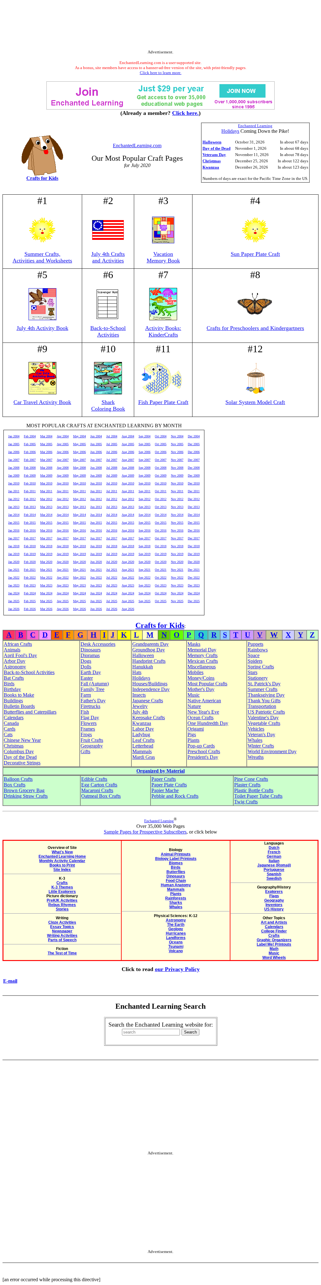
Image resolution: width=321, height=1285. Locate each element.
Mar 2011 (46, 491)
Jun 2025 (96, 601)
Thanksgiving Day (266, 695)
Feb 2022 (30, 577)
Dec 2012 (194, 499)
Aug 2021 (128, 569)
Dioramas (90, 655)
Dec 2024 (194, 593)
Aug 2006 (128, 452)
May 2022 (79, 577)
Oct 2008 (160, 467)
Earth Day (91, 672)
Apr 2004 (63, 436)
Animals (12, 649)
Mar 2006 (46, 452)
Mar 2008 (46, 467)
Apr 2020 (63, 562)
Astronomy (15, 666)
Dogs (86, 661)
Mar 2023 (46, 585)
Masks (193, 644)
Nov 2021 (177, 569)
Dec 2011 (194, 491)
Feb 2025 (30, 601)
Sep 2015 (144, 522)
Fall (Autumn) (95, 683)
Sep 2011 (144, 491)
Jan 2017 (13, 538)
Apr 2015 (63, 522)
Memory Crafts (202, 655)
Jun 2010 (96, 483)
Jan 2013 (13, 507)
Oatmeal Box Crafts (101, 796)
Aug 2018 (128, 546)
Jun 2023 (96, 585)
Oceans (176, 942)
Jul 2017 (111, 538)
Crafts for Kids (159, 625)
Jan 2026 (13, 609)
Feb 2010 (30, 483)
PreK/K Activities (62, 900)
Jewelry (140, 706)
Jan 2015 (13, 522)
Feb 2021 (30, 569)
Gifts (85, 751)
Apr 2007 (63, 460)
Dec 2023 (194, 585)
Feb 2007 (30, 460)
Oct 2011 (160, 491)
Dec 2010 (194, 483)
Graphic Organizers (274, 940)
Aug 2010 (128, 483)
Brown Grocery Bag (24, 790)
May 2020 (79, 562)
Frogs (86, 734)
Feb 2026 (30, 609)
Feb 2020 (30, 562)
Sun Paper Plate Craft (255, 254)
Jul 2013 (111, 507)
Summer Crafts (262, 689)
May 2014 (79, 514)
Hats (136, 672)
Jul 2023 (111, 585)
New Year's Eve (203, 712)
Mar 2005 (46, 444)
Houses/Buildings (149, 683)
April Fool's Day (20, 655)
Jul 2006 (111, 452)
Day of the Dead (216, 148)
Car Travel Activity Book (42, 402)
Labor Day (143, 729)
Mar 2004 (46, 436)
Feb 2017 (30, 538)
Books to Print (62, 865)
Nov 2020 (177, 562)
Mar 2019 (46, 554)
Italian (274, 861)
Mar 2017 (46, 538)
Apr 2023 (63, 585)
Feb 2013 (30, 507)
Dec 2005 (194, 444)
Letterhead (142, 745)
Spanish (274, 874)
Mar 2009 (46, 475)
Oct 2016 (160, 530)
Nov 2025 (177, 601)
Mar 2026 (46, 609)
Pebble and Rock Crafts (174, 796)
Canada (11, 723)
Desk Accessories (98, 644)
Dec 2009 (194, 475)
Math (274, 949)
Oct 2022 (160, 577)
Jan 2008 (13, 467)
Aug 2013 (128, 507)
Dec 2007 (194, 460)
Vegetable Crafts (264, 723)
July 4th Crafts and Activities (108, 257)
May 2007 (79, 460)
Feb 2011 (30, 491)
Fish (85, 712)
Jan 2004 (13, 436)
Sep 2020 (144, 562)
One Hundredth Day (207, 723)
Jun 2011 (96, 491)
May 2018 (79, 546)
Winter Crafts (261, 745)
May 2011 (79, 491)
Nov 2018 (177, 546)
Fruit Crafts (92, 740)
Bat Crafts (14, 678)
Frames (88, 729)
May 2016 (79, 530)
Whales (255, 740)
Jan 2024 (13, 593)
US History (274, 909)
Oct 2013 (160, 507)
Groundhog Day (148, 649)
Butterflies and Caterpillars (30, 712)
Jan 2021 (13, 569)
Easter (87, 678)
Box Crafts (14, 784)
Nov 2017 (177, 538)
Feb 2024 (30, 593)
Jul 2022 (111, 577)
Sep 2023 (144, 585)
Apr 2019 (63, 554)
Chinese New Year (22, 740)
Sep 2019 (144, 554)
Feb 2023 (30, 585)
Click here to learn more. (161, 72)
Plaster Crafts (247, 784)
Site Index (62, 869)
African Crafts (18, 644)
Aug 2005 (128, 444)
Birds (9, 683)
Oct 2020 (160, 562)
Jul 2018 (111, 546)
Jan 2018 (13, 546)
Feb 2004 (30, 436)
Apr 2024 (63, 593)
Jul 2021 (111, 569)
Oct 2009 (160, 475)
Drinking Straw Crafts (26, 796)
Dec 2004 (194, 436)
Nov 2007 (177, 460)
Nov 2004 (177, 436)
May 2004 (79, 436)
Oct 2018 (160, 546)
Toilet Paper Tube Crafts (258, 796)
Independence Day (151, 689)
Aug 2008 (128, 467)
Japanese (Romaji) (274, 865)
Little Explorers (62, 891)
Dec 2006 (194, 452)
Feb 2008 (30, 467)
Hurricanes (176, 933)
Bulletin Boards (19, 706)
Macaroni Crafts (97, 790)
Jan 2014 (13, 514)
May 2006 (79, 452)
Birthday (12, 689)
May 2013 (79, 507)
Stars (252, 672)
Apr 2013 (63, 507)
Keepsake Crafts (148, 717)
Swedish (274, 878)
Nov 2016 (177, 530)
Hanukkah (142, 666)
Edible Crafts (94, 779)
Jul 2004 (111, 436)
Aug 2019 (128, 554)
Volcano (176, 951)
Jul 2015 (111, 522)
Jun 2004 (96, 436)
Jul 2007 (111, 460)
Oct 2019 (160, 554)
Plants (193, 740)
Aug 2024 (128, 593)
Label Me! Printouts (274, 944)
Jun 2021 (96, 569)
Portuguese (274, 869)
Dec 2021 (194, 569)
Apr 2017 (63, 538)
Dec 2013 (194, 507)
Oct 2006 (160, 452)
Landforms (176, 938)
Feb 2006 (30, 452)
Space (254, 655)
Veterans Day (214, 154)
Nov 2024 (177, 593)
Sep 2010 (144, 483)
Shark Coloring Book (108, 405)
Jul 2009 (111, 475)
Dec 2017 (194, 538)
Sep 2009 (144, 475)
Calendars (14, 717)
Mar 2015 (46, 522)
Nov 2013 (177, 507)
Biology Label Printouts (176, 858)
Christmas (212, 161)
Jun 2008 (96, 467)
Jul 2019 (111, 554)
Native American (204, 700)
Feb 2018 (30, 546)
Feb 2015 (30, 522)
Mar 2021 (46, 569)
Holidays (230, 131)
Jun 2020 (96, 562)
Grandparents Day (150, 644)
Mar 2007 (46, 460)
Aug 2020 (128, 562)
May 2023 (79, 585)
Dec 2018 (194, 546)
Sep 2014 (144, 514)
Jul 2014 (111, 514)
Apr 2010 (63, 483)
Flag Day (90, 717)
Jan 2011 (13, 491)
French (274, 852)
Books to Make (19, 695)
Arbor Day (14, 661)
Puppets (255, 644)
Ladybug (141, 734)
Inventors (274, 905)
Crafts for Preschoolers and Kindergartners (255, 328)
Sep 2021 (144, 569)
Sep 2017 (144, 538)
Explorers (274, 891)
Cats (8, 734)
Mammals (142, 751)
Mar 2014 (46, 514)
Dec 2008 (194, 467)
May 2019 (79, 554)
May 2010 (79, 483)
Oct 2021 (160, 569)
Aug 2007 (128, 460)
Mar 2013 (46, 507)
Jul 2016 (111, 530)
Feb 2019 (30, 554)
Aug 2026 (128, 609)
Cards (9, 729)
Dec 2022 (194, 577)
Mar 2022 (46, 577)
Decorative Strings (22, 762)
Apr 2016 (63, 530)
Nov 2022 (177, 577)
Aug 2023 (128, 585)
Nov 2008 (177, 467)
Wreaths (256, 757)
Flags (274, 896)
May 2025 (79, 601)
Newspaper (62, 931)
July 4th (140, 712)
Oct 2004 (160, 436)
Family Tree (92, 689)
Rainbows (258, 649)
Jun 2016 (96, 530)
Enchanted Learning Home (62, 856)
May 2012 (79, 499)
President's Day (202, 757)
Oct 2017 (160, 538)
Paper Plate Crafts (169, 784)
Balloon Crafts (18, 779)
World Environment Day (272, 751)
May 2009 (79, 475)
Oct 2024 (160, 593)
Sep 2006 (144, 452)
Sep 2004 (144, 436)
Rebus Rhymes (62, 905)
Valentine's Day (263, 717)
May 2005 (79, 444)
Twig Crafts (246, 801)
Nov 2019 (177, 554)
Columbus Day (19, 751)
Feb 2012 (30, 499)
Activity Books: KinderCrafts (163, 331)
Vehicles (256, 729)
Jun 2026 (96, 609)
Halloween (212, 142)
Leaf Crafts (143, 740)
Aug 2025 (128, 601)
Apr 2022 (63, 577)
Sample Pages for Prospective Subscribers (145, 831)
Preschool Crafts (203, 751)
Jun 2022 (96, 577)
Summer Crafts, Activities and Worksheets (42, 257)
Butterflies (175, 872)
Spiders (255, 661)
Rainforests (175, 898)
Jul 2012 (111, 499)
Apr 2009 (63, 475)
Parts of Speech (62, 940)
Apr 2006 (63, 452)
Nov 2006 (177, 452)
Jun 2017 (96, 538)
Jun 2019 (96, 554)
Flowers (89, 723)
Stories (62, 909)
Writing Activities (62, 935)
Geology (175, 929)
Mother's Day (200, 689)
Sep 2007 (144, 460)
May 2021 (79, 569)
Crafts (62, 883)
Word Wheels (274, 957)
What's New (62, 852)
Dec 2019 (194, 554)
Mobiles (195, 672)
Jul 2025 (111, 601)
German (274, 856)
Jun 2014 (96, 514)
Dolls (86, 666)
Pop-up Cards (201, 745)
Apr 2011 (63, 491)
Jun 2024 (96, 593)
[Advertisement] (160, 26)
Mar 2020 (46, 562)
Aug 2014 (128, 514)
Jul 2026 (111, 609)
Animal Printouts (176, 854)
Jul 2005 (111, 444)
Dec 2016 (194, 530)
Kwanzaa (211, 167)
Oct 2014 (160, 514)
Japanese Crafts (147, 700)
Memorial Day (201, 649)
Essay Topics (62, 927)
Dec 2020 (194, 562)
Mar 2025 (46, 601)
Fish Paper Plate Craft (163, 402)
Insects (139, 695)
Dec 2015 (194, 522)
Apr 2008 (63, 467)
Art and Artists (274, 922)
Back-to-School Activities (108, 331)
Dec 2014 (194, 514)
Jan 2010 (13, 483)
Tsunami (175, 946)
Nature (194, 706)
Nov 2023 (177, 585)
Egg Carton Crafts (99, 784)
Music (193, 695)
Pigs (191, 734)
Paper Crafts (163, 779)
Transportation (262, 706)
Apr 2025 (63, 601)
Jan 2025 (13, 601)
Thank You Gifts (264, 700)
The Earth (175, 924)
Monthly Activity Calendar (62, 861)
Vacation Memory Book (163, 257)
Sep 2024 (144, 593)
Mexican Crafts (202, 661)
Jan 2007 (13, 460)
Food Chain (176, 880)
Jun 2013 (96, 507)
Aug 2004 (128, 436)
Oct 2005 (160, 444)
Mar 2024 (46, 593)
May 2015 (79, 522)
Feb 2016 (30, 530)
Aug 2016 (128, 530)
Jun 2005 (96, 444)
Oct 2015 (160, 522)
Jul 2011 (111, 491)
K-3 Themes (62, 887)
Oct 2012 (160, 499)
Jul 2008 (111, 467)
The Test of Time (62, 953)
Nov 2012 (177, 499)
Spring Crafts (261, 666)
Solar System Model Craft (255, 402)
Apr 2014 (63, 514)
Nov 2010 (177, 483)
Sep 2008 (144, 467)
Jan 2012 (13, 499)
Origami (195, 729)
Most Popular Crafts (207, 683)
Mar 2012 (46, 499)
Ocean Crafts (200, 717)
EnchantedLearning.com (137, 145)
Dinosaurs (91, 649)
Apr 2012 (63, 499)
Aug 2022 (128, 577)
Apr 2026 (63, 609)
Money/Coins (200, 678)
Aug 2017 (128, 538)
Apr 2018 (63, 546)
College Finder (274, 931)
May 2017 (79, 538)
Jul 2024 (111, 593)
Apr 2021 (63, 569)
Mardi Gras (143, 757)
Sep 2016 (144, 530)
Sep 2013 (144, 507)
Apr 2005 (63, 444)
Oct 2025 (160, 601)
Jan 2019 (13, 554)
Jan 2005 (13, 444)
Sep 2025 (144, 601)
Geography (92, 745)
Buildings (13, 700)
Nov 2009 (177, 475)
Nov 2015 (177, 522)
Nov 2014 (177, 514)
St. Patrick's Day (264, 683)
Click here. (185, 113)
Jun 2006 (96, 452)
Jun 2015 (96, 522)
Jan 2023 (13, 585)
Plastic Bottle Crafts (253, 790)
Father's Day (93, 700)
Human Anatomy (176, 885)
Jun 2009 (96, 475)
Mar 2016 (46, 530)
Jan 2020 (13, 562)
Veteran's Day (261, 734)
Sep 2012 (144, 499)
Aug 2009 (128, 475)
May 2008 (79, 467)
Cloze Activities (62, 922)
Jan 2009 (13, 475)
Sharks (175, 902)
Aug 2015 (128, 522)
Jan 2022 (13, 577)
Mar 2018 (46, 546)
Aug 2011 (128, 491)
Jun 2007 (96, 460)
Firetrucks (90, 706)
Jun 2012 (96, 499)
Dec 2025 (194, 601)
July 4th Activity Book (42, 328)
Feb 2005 (30, 444)
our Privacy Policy (177, 969)
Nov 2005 (177, 444)
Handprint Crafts (149, 661)
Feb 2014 (30, 514)
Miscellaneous (201, 666)
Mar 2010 (46, 483)
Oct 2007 (160, 460)
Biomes (176, 863)
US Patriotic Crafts (266, 712)
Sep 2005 (144, 444)
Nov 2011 (177, 491)
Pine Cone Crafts (251, 779)
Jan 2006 (13, 452)
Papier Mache (165, 790)
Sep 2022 (144, 577)
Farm (86, 695)
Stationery (258, 678)
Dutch (274, 847)
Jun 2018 (96, 546)
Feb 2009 (30, 475)
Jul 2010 (111, 483)
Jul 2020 (111, 562)
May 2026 (79, 609)
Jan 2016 (13, 530)
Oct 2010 (160, 483)
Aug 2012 (128, 499)
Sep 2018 (144, 546)
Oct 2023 (160, 585)
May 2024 (79, 593)
